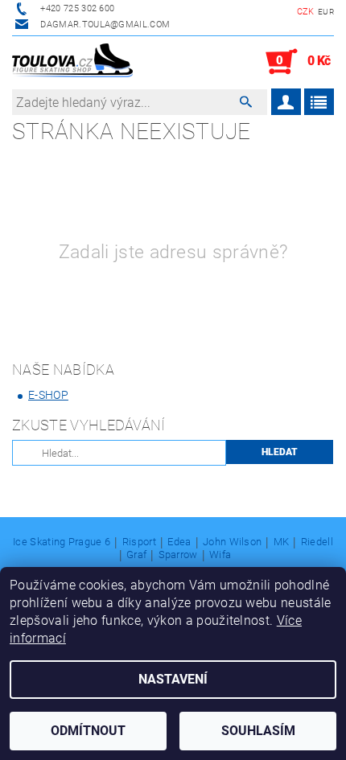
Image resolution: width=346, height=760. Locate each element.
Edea (179, 542)
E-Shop (48, 394)
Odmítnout (88, 730)
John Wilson (232, 542)
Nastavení (173, 679)
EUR (326, 11)
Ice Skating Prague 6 (61, 542)
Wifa (220, 555)
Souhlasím (258, 730)
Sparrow (178, 555)
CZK (306, 11)
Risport (139, 542)
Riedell (317, 542)
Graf (136, 555)
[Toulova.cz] (72, 62)
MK (282, 542)
